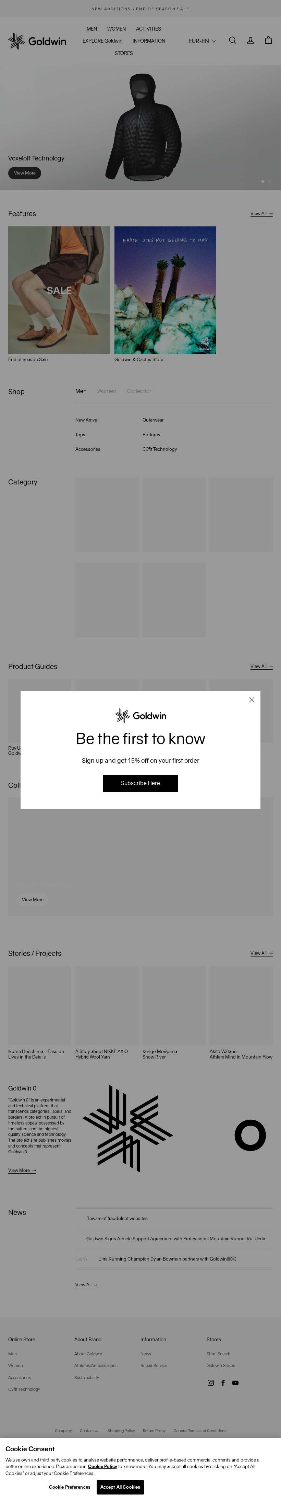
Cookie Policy (102, 1466)
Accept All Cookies (120, 1487)
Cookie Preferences (69, 1487)
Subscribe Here (140, 783)
